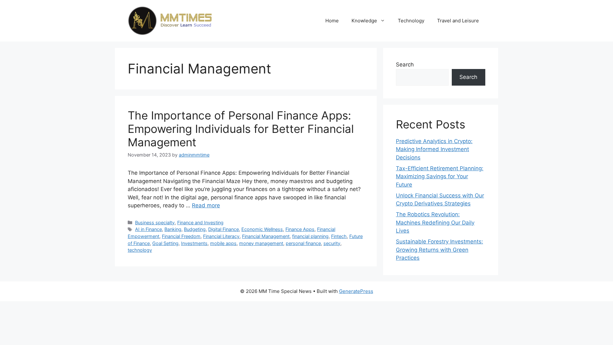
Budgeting (195, 229)
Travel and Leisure (458, 21)
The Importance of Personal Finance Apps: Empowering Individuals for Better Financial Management (241, 129)
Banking (172, 229)
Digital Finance (223, 229)
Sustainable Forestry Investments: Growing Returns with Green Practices (439, 249)
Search (405, 64)
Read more (206, 205)
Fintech (339, 236)
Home (332, 21)
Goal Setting (165, 243)
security (331, 243)
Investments (194, 243)
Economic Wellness (262, 229)
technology (140, 250)
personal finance (303, 243)
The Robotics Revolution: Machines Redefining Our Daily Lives (435, 222)
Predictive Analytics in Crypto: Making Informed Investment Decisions (434, 149)
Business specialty (155, 222)
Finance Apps (299, 229)
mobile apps (223, 243)
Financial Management (266, 236)
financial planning (310, 236)
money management (261, 243)
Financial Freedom (181, 236)
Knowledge (364, 21)
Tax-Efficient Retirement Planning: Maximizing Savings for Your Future (439, 176)
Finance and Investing (200, 222)
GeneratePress (356, 291)
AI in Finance (148, 229)
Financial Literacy (221, 236)
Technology (411, 21)
